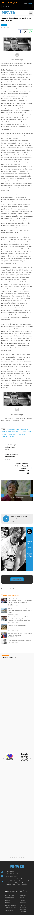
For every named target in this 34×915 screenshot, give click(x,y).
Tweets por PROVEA (8, 589)
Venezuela (12, 436)
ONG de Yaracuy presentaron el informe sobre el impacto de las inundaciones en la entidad (20, 610)
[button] (31, 13)
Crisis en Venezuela (13, 431)
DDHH (29, 431)
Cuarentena (23, 431)
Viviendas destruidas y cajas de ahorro (19, 640)
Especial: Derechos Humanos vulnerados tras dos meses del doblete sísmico (19, 627)
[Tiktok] (14, 3)
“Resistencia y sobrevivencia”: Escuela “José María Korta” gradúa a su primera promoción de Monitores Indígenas (20, 618)
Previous (2, 495)
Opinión (4, 25)
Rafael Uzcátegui (23, 434)
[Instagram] (8, 3)
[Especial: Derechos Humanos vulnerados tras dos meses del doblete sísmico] (4, 627)
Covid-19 (4, 431)
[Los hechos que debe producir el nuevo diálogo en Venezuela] (4, 635)
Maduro (4, 434)
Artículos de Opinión (13, 429)
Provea (15, 434)
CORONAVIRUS (24, 429)
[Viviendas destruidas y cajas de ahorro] (4, 641)
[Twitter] (3, 3)
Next (31, 495)
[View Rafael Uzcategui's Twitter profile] (17, 55)
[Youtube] (11, 3)
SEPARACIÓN (5, 436)
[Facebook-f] (6, 3)
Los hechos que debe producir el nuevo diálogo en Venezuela (20, 634)
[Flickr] (16, 3)
